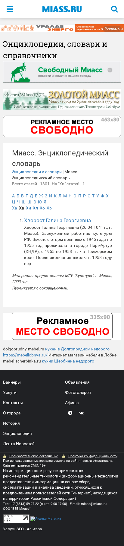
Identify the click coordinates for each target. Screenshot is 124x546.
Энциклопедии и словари (37, 171)
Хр (49, 208)
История (11, 423)
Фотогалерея (78, 392)
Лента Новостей (19, 443)
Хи (28, 208)
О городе (11, 412)
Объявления (77, 382)
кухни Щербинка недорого (68, 361)
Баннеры (12, 382)
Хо (42, 208)
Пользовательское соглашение (33, 456)
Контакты (13, 402)
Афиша (72, 402)
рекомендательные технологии (32, 476)
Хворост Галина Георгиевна (57, 220)
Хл (35, 208)
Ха (14, 208)
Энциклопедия (17, 433)
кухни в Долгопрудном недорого (77, 348)
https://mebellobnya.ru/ (25, 355)
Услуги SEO (13, 529)
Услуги (10, 392)
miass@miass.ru (94, 504)
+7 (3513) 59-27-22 (25, 504)
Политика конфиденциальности (92, 456)
